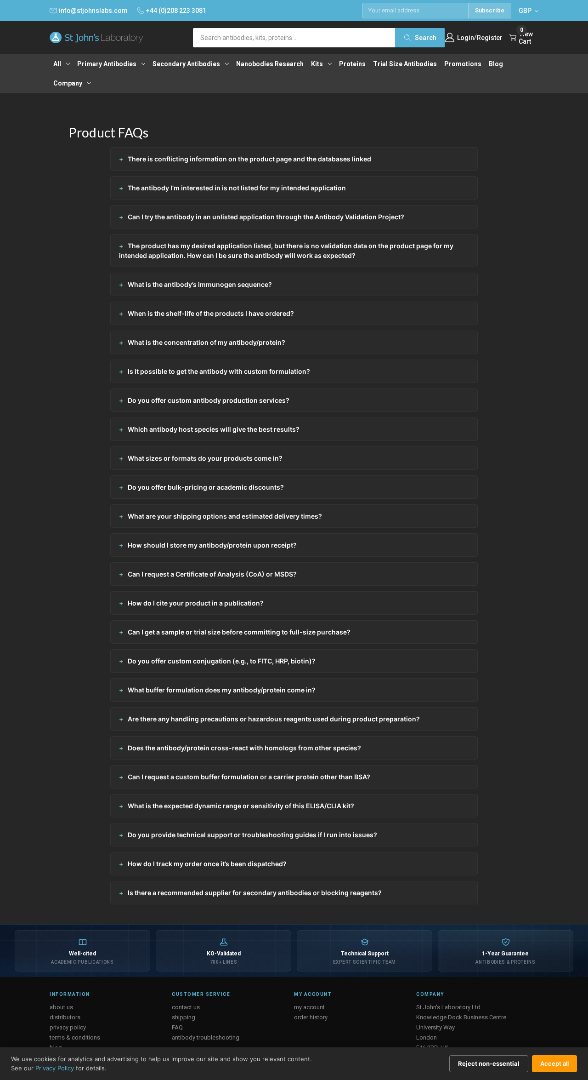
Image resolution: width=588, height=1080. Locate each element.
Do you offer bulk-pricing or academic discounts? (206, 487)
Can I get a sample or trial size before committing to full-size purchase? (239, 632)
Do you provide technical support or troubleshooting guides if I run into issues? (252, 835)
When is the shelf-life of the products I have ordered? (211, 313)
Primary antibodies (106, 64)
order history (311, 1017)
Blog (496, 64)
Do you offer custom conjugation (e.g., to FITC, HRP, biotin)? (222, 661)
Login (465, 37)
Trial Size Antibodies (405, 64)
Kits (317, 64)
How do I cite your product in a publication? (196, 603)
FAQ (177, 1027)
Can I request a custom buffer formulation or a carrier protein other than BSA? (249, 777)
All (57, 64)
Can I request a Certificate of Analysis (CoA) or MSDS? (212, 574)
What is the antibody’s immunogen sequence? (200, 284)
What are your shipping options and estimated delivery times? (225, 516)
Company (67, 83)
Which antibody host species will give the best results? (214, 429)
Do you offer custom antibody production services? (208, 400)
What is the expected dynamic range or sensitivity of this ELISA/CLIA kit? (241, 806)
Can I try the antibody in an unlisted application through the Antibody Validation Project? (266, 217)
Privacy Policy (54, 1068)
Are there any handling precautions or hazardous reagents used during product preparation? (274, 719)
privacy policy (68, 1027)
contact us (186, 1007)
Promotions (462, 64)
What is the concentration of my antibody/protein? (206, 342)
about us (61, 1007)
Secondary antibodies (186, 64)
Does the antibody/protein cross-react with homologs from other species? (244, 748)
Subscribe (489, 10)
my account (309, 1007)
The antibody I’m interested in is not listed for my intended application (237, 188)
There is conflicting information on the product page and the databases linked (249, 159)
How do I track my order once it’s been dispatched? (207, 864)
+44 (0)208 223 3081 (176, 10)
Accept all (554, 1063)
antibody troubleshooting (205, 1037)
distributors (65, 1017)
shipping (183, 1017)
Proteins (352, 64)
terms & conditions (75, 1037)
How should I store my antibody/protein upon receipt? (212, 545)
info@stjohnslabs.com (93, 10)
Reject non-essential (489, 1063)
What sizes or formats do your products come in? (205, 458)
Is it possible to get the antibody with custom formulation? (219, 371)
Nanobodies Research (270, 64)
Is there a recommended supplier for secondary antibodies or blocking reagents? (255, 893)
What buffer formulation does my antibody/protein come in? (222, 690)
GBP (526, 10)
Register (490, 37)
